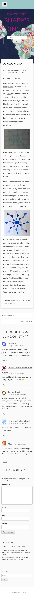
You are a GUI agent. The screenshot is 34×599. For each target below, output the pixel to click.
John (9, 94)
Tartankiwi (14, 392)
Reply (5, 360)
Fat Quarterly (8, 87)
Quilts (12, 303)
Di (9, 442)
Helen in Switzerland (19, 421)
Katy (27, 90)
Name (4, 507)
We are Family (9, 315)
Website (4, 523)
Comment (5, 485)
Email (4, 515)
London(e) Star (25, 321)
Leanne (12, 343)
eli (4, 70)
